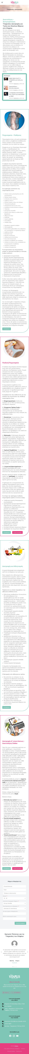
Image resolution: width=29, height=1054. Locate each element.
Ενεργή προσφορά (17, 532)
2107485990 (16, 992)
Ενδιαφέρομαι (6, 328)
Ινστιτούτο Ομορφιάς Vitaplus (10, 901)
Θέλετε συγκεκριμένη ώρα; (9, 916)
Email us (7, 992)
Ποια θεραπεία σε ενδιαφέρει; (10, 906)
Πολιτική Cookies (11, 1051)
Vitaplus (16, 1046)
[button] (2, 2)
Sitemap (23, 1048)
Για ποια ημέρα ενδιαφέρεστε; (10, 911)
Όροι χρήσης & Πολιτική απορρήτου (12, 1048)
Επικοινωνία (19, 1051)
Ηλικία (4, 896)
